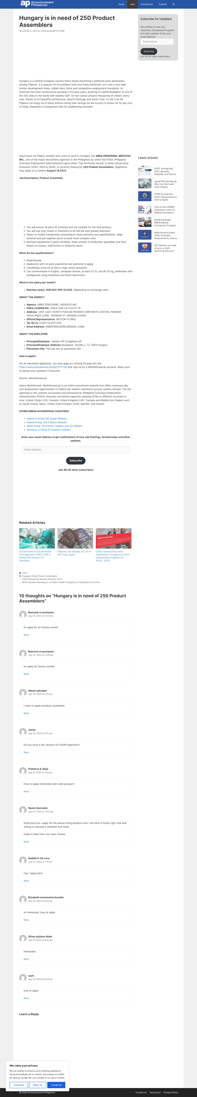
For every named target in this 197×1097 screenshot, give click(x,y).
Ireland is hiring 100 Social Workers (47, 418)
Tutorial (162, 4)
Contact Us (141, 1092)
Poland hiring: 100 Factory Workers (47, 422)
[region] (37, 1076)
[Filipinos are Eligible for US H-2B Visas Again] (75, 538)
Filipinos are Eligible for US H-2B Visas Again (75, 553)
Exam (121, 4)
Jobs (132, 4)
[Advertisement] (75, 57)
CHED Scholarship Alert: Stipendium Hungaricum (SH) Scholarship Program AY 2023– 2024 (113, 556)
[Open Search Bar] (173, 4)
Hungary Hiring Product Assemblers (39, 576)
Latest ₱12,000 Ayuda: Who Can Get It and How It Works (165, 184)
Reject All (37, 1085)
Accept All (56, 1085)
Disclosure (155, 1092)
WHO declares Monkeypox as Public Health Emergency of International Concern (61, 582)
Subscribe (76, 460)
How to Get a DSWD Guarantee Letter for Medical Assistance (164, 210)
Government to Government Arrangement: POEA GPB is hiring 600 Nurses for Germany (35, 556)
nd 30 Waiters (74, 426)
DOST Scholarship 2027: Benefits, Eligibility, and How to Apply (165, 171)
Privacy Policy (171, 1092)
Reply (26, 635)
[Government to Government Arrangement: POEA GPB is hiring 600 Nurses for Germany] (37, 538)
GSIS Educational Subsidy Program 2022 (42, 579)
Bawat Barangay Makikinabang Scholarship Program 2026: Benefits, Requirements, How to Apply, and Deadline (165, 222)
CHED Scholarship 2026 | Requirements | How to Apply (165, 197)
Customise (19, 1085)
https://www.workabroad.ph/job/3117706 (43, 367)
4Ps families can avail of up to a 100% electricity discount (165, 248)
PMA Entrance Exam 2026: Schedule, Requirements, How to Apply (165, 235)
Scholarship (147, 4)
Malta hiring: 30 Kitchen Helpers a (46, 426)
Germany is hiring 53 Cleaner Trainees (49, 429)
